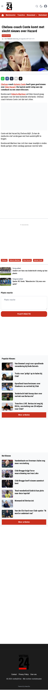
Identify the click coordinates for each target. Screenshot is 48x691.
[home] (2, 15)
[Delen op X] (11, 78)
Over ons (33, 674)
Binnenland (31, 15)
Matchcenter (11, 15)
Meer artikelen (24, 415)
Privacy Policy (24, 674)
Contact (14, 674)
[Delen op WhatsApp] (2, 78)
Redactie (9, 39)
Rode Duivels (6, 35)
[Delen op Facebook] (7, 78)
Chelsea (4, 84)
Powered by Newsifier (24, 686)
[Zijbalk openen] (2, 6)
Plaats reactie (24, 314)
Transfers (21, 15)
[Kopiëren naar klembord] (20, 78)
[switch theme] (41, 6)
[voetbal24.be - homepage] (9, 6)
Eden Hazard (10, 87)
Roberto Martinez (18, 94)
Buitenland (43, 15)
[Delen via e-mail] (16, 78)
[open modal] (45, 6)
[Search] (36, 6)
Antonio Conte (20, 84)
